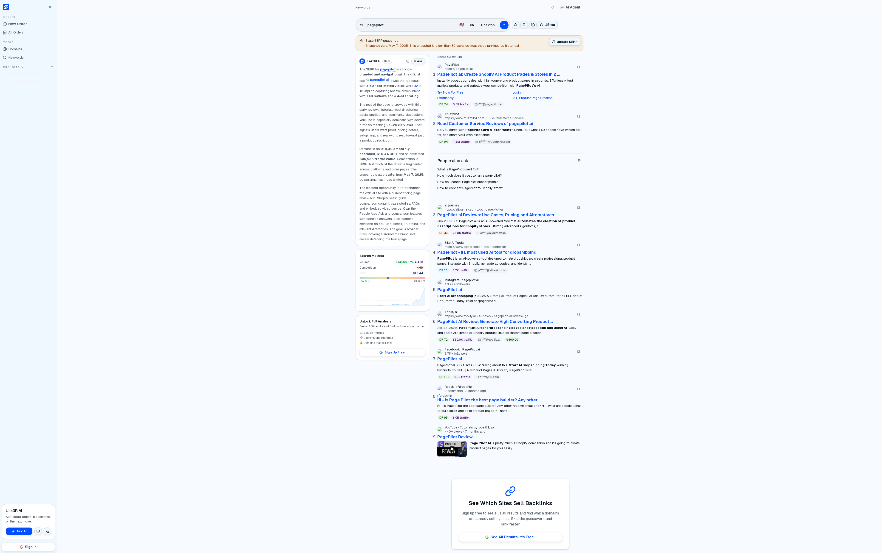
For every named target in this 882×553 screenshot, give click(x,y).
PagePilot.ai (449, 289)
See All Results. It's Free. (512, 537)
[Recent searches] (361, 25)
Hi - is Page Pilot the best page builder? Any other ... (489, 400)
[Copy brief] (407, 61)
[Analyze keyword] (504, 25)
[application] (392, 296)
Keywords (363, 7)
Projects (11, 67)
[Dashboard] (6, 7)
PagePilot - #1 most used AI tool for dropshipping (487, 252)
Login (517, 92)
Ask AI (22, 531)
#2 (416, 86)
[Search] (553, 7)
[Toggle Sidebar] (57, 276)
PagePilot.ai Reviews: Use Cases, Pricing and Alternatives (495, 214)
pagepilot (388, 69)
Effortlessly (445, 98)
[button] (38, 531)
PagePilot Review (455, 436)
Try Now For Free (450, 92)
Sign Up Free (394, 352)
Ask (420, 61)
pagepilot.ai (379, 80)
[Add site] (52, 66)
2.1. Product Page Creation (533, 98)
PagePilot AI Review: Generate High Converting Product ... (495, 321)
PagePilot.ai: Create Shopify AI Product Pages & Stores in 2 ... (498, 74)
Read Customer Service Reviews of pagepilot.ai (485, 123)
